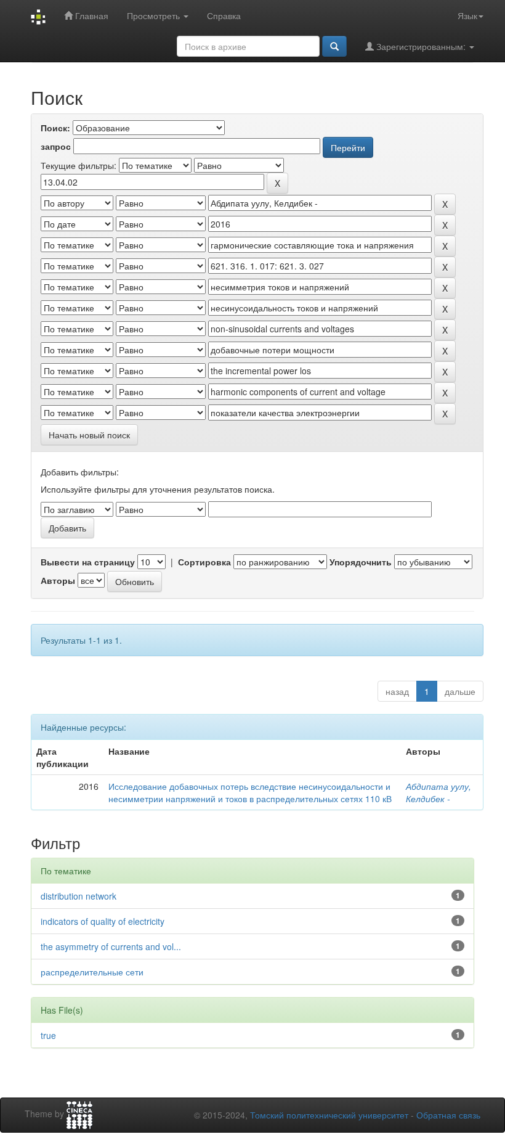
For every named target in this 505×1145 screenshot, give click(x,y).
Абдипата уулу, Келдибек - (438, 792)
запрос (56, 146)
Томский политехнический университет (329, 1115)
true (48, 1035)
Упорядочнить (360, 562)
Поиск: (55, 127)
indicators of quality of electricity (102, 921)
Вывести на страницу (88, 562)
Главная (90, 15)
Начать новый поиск (89, 435)
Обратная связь (448, 1115)
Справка (224, 15)
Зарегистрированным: (421, 46)
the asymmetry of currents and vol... (111, 946)
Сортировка (204, 562)
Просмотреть (154, 15)
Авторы (58, 580)
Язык (467, 15)
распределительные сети (92, 972)
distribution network (78, 896)
